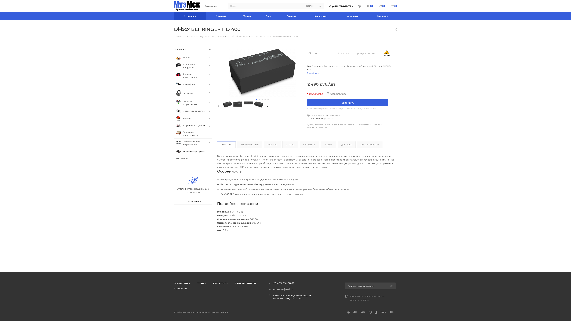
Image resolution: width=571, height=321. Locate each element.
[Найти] (320, 6)
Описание (226, 145)
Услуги (201, 283)
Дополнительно (370, 145)
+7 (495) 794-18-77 (339, 6)
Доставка (346, 145)
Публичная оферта (359, 300)
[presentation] (218, 106)
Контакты (180, 288)
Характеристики (250, 145)
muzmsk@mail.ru (283, 289)
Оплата (328, 145)
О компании (182, 283)
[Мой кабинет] (359, 6)
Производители (245, 283)
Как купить (309, 145)
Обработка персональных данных (367, 296)
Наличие (272, 145)
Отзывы (290, 145)
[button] (256, 99)
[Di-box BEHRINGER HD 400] (262, 73)
